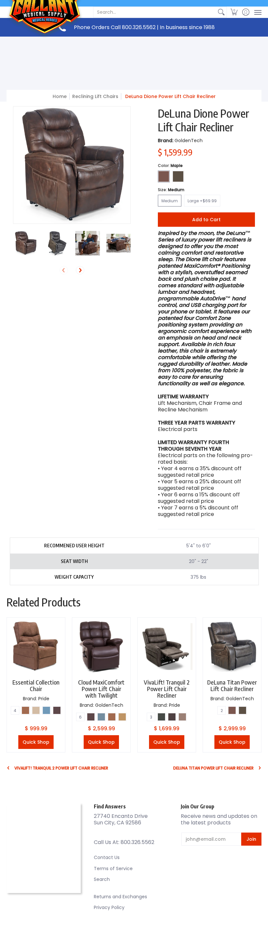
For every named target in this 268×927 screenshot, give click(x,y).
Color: (170, 165)
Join (251, 839)
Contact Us (107, 857)
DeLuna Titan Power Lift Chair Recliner (232, 685)
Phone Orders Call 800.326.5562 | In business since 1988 (144, 27)
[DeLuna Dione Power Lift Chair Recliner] (25, 243)
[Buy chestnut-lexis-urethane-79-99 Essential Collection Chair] (36, 646)
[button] (234, 12)
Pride (43, 698)
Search (102, 879)
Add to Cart (206, 219)
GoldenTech (189, 140)
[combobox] (154, 12)
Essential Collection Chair (35, 685)
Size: (171, 189)
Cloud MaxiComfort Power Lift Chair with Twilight (101, 688)
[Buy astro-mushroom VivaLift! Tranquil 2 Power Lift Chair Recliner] (167, 646)
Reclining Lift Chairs (95, 96)
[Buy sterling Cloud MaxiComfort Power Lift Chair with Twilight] (101, 646)
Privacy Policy (109, 907)
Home (60, 96)
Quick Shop (36, 742)
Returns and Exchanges (120, 896)
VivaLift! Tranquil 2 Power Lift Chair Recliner (167, 688)
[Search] (221, 12)
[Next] (80, 270)
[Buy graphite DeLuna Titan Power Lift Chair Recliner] (232, 646)
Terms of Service (113, 868)
